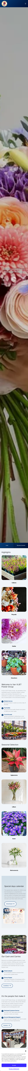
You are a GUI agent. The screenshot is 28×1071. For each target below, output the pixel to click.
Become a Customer (21, 545)
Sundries (24, 284)
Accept (14, 1065)
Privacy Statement (14, 1069)
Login (7, 545)
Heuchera (14, 678)
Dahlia (14, 646)
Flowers (3, 284)
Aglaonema (14, 775)
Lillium (14, 807)
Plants (14, 284)
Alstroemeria (14, 870)
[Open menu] (25, 4)
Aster (14, 838)
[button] (25, 1051)
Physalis (14, 614)
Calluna (14, 582)
